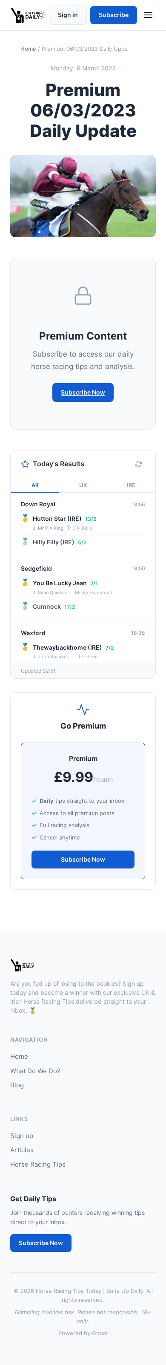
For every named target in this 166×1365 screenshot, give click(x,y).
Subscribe (114, 14)
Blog (17, 1085)
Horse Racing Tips (38, 1164)
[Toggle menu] (148, 15)
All (34, 485)
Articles (22, 1150)
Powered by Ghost (83, 1333)
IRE (131, 485)
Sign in (68, 14)
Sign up (21, 1136)
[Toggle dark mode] (41, 14)
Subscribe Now (83, 392)
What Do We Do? (35, 1071)
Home (28, 48)
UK (83, 485)
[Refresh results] (138, 464)
